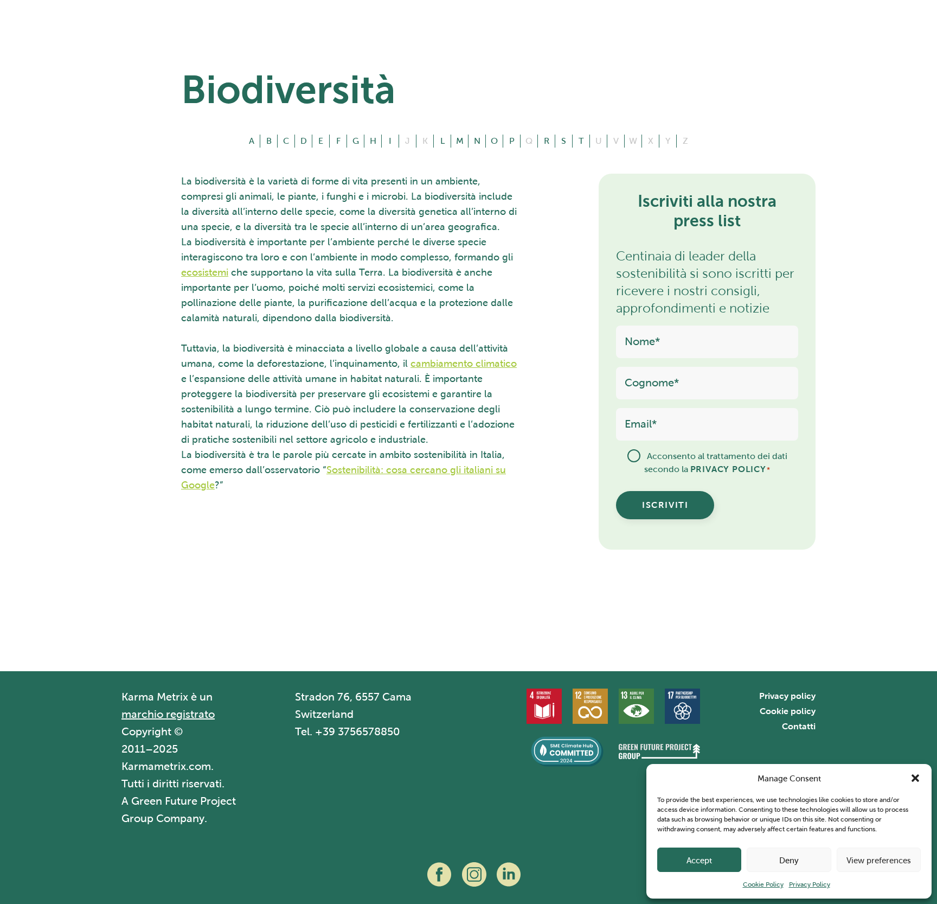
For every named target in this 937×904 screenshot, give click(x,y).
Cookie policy (788, 711)
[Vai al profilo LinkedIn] (509, 874)
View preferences (878, 860)
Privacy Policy (809, 884)
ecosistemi (204, 272)
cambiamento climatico (463, 363)
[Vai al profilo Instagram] (474, 874)
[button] (915, 778)
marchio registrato (168, 714)
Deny (789, 860)
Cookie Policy (763, 884)
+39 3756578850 (357, 731)
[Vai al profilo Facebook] (439, 874)
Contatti (799, 726)
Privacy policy (787, 696)
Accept (699, 860)
